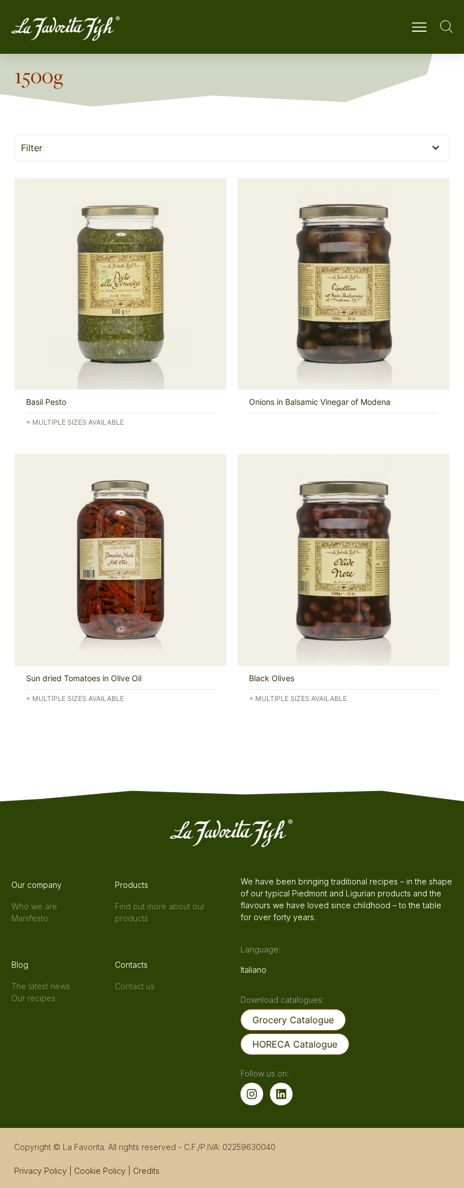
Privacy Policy (40, 1171)
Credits (146, 1171)
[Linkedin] (281, 1094)
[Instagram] (251, 1094)
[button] (419, 28)
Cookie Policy (100, 1171)
